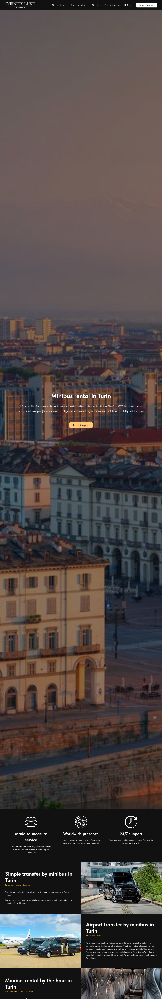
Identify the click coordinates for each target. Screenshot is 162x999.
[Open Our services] (66, 5)
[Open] (131, 5)
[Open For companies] (87, 5)
